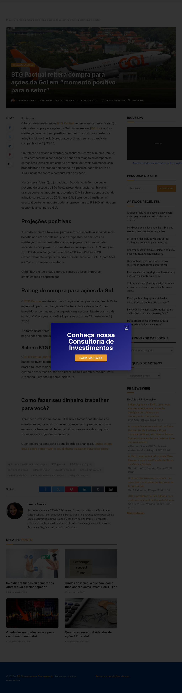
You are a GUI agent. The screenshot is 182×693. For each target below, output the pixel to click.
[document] (91, 346)
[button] (126, 327)
